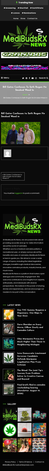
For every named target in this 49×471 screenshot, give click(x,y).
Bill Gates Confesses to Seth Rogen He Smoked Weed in (12, 176)
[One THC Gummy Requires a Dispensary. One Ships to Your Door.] (9, 314)
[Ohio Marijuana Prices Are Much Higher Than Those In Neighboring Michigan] (9, 343)
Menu (6, 77)
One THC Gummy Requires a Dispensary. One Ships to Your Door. (31, 313)
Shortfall (24, 8)
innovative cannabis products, (15, 267)
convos (16, 13)
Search (42, 78)
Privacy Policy (10, 462)
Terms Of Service (25, 462)
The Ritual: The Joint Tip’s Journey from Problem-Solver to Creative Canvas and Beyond (30, 374)
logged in (19, 193)
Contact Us (32, 18)
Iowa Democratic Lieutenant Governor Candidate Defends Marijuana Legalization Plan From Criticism (31, 359)
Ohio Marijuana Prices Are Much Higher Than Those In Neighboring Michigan (31, 342)
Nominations (30, 13)
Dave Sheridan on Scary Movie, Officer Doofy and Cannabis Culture (30, 327)
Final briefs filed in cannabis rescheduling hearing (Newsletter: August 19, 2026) (31, 389)
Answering (11, 8)
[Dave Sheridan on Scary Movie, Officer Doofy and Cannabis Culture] (9, 329)
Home (15, 18)
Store (23, 18)
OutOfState (37, 8)
